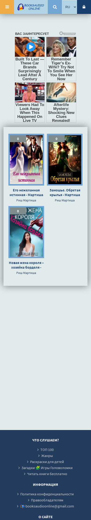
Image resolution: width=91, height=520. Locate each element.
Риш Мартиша (26, 200)
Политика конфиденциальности (47, 494)
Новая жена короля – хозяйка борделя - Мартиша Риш (26, 265)
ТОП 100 (47, 449)
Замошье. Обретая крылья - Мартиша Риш (64, 192)
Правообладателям (47, 500)
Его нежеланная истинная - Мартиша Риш (26, 192)
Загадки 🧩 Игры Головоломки (47, 467)
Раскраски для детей (47, 461)
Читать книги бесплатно (47, 473)
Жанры (47, 455)
